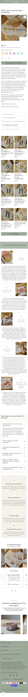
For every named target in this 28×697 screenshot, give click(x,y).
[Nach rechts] (25, 1)
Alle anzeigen (14, 233)
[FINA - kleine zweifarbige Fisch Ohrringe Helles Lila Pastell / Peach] (20, 142)
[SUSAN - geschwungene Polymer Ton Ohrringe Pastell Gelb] (20, 214)
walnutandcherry (10, 689)
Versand (6, 47)
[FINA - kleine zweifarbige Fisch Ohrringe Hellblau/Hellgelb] (7, 166)
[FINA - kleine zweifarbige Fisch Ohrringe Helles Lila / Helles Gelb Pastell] (7, 190)
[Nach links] (2, 1)
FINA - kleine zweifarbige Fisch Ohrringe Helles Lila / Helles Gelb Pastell (6, 200)
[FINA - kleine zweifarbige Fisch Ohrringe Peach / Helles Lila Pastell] (7, 142)
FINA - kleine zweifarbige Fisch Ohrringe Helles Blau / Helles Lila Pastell (20, 200)
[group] (10, 624)
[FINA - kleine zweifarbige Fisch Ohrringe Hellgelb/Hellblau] (20, 166)
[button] (13, 591)
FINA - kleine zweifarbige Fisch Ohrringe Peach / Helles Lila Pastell (7, 152)
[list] (14, 507)
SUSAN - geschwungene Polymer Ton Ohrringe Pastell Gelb (20, 223)
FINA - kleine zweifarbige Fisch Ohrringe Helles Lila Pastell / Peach (19, 152)
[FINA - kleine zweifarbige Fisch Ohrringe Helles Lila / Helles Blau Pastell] (7, 214)
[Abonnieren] (26, 658)
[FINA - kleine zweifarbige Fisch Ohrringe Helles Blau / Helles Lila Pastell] (20, 190)
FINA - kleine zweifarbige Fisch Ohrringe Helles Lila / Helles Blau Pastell (6, 224)
